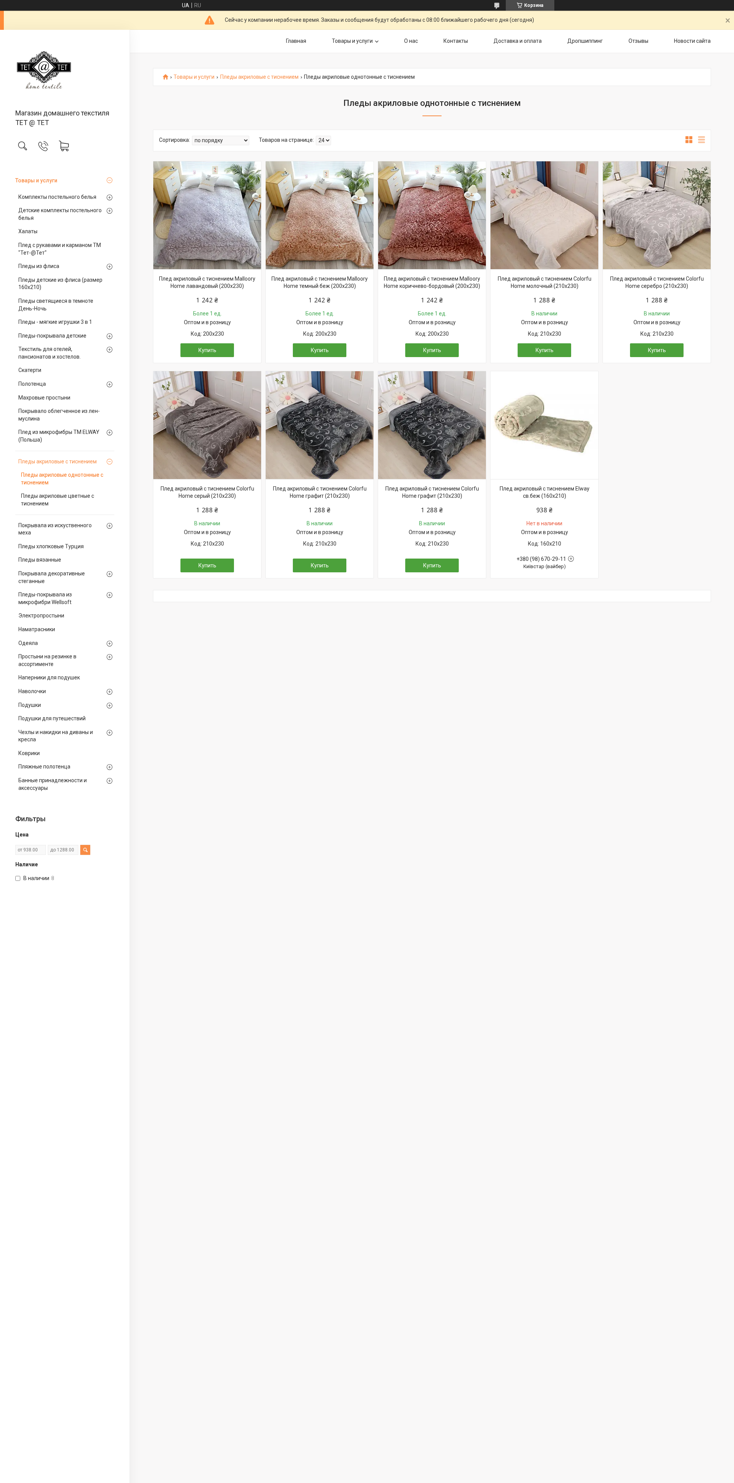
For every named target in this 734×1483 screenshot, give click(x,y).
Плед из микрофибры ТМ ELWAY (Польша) (58, 436)
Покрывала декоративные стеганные (51, 577)
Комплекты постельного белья (57, 197)
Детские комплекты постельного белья (60, 214)
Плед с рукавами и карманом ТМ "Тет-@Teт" (59, 249)
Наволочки (32, 691)
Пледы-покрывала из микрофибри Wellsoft (45, 598)
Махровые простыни (44, 398)
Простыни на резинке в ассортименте (47, 660)
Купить (207, 350)
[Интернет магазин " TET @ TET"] (64, 70)
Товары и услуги (36, 180)
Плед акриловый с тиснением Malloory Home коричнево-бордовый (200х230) (432, 282)
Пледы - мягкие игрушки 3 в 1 (55, 322)
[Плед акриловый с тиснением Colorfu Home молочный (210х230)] (544, 215)
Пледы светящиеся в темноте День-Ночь (55, 305)
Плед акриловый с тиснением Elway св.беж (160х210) (544, 492)
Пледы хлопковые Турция (51, 546)
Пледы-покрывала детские (52, 336)
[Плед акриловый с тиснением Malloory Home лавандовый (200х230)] (207, 215)
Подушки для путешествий (52, 718)
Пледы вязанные (39, 560)
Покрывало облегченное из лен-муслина (59, 415)
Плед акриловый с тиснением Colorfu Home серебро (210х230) (657, 282)
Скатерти (29, 370)
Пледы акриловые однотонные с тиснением (62, 479)
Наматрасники (36, 629)
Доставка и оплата (518, 41)
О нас (411, 41)
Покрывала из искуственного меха (55, 529)
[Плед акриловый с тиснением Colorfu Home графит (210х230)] (319, 425)
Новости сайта (692, 41)
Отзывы (638, 41)
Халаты (27, 231)
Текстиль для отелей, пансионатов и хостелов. (49, 353)
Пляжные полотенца (44, 766)
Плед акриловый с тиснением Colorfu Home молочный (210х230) (544, 282)
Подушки (29, 705)
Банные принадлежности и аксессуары (52, 784)
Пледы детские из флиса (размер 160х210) (60, 284)
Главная (296, 41)
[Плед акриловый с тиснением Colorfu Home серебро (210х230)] (657, 215)
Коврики (29, 753)
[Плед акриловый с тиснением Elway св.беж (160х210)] (544, 425)
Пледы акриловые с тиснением (57, 461)
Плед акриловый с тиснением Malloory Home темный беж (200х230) (319, 282)
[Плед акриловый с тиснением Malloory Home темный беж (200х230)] (319, 215)
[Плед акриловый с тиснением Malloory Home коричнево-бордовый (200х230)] (432, 215)
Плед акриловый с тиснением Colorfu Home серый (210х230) (207, 492)
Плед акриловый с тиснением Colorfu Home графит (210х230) (320, 492)
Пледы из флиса (38, 266)
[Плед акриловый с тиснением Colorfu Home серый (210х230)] (207, 425)
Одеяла (28, 643)
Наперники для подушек (49, 677)
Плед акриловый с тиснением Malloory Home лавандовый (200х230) (207, 282)
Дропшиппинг (585, 41)
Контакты (455, 41)
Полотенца (32, 384)
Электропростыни (41, 615)
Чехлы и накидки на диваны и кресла (55, 736)
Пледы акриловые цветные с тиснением (57, 500)
